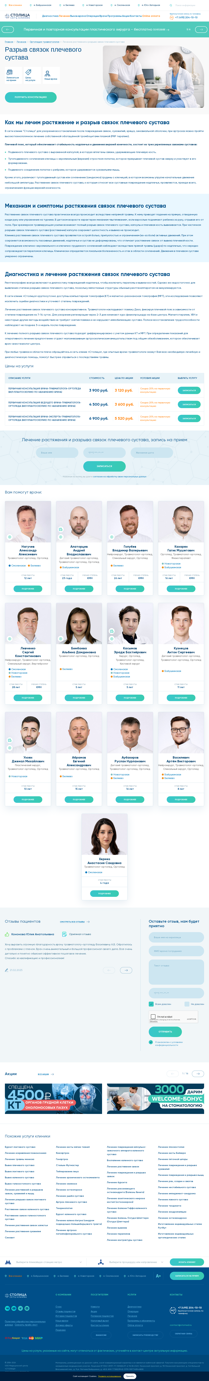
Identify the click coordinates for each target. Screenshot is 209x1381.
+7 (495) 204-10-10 (190, 1307)
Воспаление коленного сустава (125, 1160)
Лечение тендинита (169, 1205)
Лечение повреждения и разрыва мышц (181, 1175)
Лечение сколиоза (66, 1183)
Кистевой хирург (130, 663)
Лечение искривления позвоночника (25, 1153)
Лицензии (61, 1330)
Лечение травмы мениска (19, 1159)
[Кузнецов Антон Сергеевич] (181, 623)
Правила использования (109, 1376)
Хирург (123, 656)
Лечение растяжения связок (123, 1166)
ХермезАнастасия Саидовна (104, 861)
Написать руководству (145, 1335)
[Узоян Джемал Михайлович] (28, 732)
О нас (59, 1306)
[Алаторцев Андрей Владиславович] (79, 521)
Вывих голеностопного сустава (23, 1183)
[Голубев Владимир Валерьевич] (130, 521)
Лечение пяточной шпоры (173, 1159)
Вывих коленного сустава (19, 1177)
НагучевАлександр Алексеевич (28, 550)
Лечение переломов (118, 1233)
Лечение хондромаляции (172, 1211)
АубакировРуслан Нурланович (130, 759)
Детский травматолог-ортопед (79, 558)
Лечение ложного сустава (173, 1199)
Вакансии (101, 1335)
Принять (130, 1376)
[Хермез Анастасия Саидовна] (105, 834)
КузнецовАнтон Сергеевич (181, 650)
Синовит (10, 1237)
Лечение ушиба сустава (70, 1196)
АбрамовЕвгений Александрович (79, 761)
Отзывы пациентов (65, 1311)
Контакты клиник (100, 1325)
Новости (95, 1306)
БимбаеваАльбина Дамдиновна (79, 650)
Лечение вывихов (117, 1227)
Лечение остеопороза (69, 1189)
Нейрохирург (115, 554)
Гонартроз (62, 1159)
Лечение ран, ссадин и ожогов (175, 1181)
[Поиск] (172, 5)
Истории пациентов (66, 1316)
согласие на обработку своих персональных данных (119, 476)
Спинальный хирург (123, 558)
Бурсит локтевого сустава (20, 1147)
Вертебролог (40, 663)
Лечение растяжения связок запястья (26, 1225)
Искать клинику (187, 1262)
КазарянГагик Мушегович (181, 548)
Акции (94, 1311)
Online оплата (135, 1325)
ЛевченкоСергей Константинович (28, 652)
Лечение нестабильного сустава (177, 1187)
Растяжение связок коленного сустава (27, 1209)
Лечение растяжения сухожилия (23, 1231)
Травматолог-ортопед (22, 558)
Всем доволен (163, 1004)
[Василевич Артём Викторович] (181, 732)
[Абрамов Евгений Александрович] (79, 732)
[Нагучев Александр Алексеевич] (28, 521)
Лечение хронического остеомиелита (77, 1177)
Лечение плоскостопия (171, 1147)
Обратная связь (183, 1334)
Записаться (189, 390)
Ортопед (42, 558)
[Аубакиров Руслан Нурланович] (130, 732)
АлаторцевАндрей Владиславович (79, 550)
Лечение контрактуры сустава (124, 1240)
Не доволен (197, 1004)
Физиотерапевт (181, 558)
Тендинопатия (64, 1208)
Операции (133, 1311)
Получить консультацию (31, 97)
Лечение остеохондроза (172, 1218)
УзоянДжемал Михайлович (28, 759)
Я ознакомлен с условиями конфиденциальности (169, 1043)
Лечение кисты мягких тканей (73, 1147)
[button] (8, 29)
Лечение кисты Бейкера (172, 1153)
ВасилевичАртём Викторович (181, 759)
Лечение (132, 1316)
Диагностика (134, 1306)
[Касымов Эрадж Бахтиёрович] (130, 623)
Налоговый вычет (100, 1320)
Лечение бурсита (117, 1182)
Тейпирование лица (67, 1171)
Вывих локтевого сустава (19, 1171)
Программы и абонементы (141, 1320)
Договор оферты (64, 1325)
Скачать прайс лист (26, 1324)
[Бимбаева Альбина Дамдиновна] (79, 623)
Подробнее (28, 589)
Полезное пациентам (102, 1316)
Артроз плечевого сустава (71, 1202)
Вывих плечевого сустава (19, 1165)
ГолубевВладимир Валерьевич (130, 548)
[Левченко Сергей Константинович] (28, 623)
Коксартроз (62, 1153)
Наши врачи (62, 1320)
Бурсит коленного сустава (71, 1214)
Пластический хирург (27, 765)
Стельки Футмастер (67, 1165)
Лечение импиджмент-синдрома (176, 1193)
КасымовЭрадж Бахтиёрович (130, 650)
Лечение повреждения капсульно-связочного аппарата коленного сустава (126, 1151)
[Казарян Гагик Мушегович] (181, 521)
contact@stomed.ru (181, 1325)
